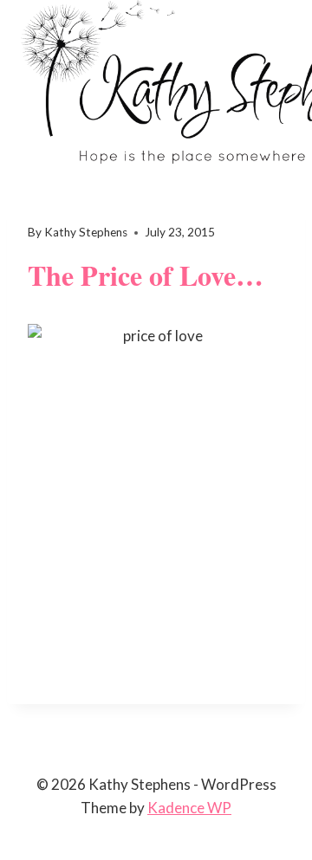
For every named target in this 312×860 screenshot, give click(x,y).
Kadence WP (189, 808)
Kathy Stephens (85, 232)
